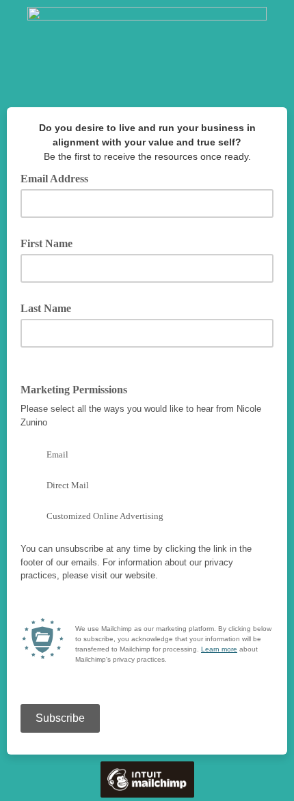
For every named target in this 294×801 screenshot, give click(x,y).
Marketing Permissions (79, 388)
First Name (46, 243)
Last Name (46, 308)
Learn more (219, 649)
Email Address (59, 177)
